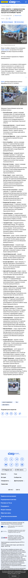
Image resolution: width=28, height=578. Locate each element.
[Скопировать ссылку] (19, 413)
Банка (2, 81)
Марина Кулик (18, 15)
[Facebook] (2, 413)
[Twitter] (15, 413)
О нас (15, 474)
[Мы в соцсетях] (6, 459)
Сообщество (17, 477)
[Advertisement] (14, 432)
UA (6, 18)
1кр (17, 402)
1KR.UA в (8, 22)
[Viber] (11, 413)
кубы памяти (5, 404)
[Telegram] (6, 413)
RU (9, 18)
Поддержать (4, 1)
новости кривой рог (7, 402)
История (3, 477)
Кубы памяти (5, 50)
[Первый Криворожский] (15, 2)
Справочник (4, 484)
